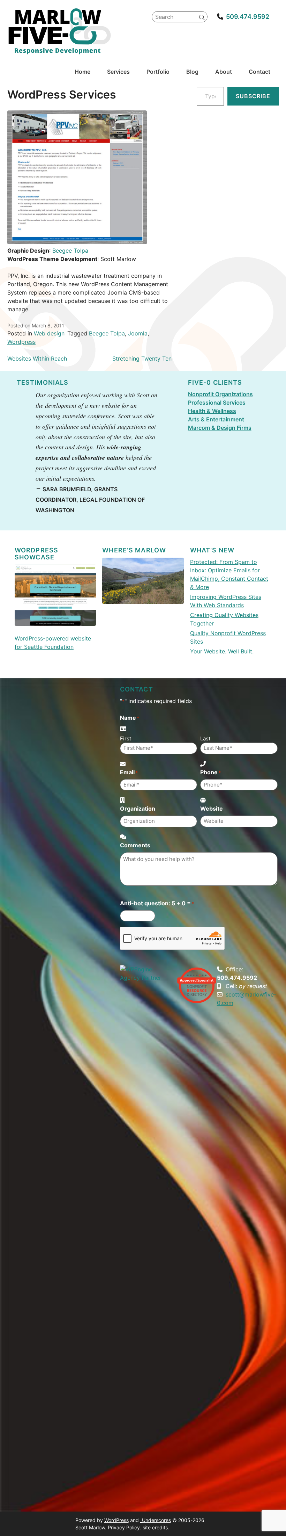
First (125, 738)
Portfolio (158, 71)
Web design (49, 333)
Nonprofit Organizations (220, 394)
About (223, 71)
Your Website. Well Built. (222, 651)
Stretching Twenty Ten (142, 358)
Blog (192, 71)
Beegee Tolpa (70, 250)
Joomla (138, 333)
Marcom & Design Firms (219, 427)
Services (118, 71)
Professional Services (217, 402)
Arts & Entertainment (216, 419)
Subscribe (253, 96)
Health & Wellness (212, 410)
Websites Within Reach (37, 358)
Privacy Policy (124, 1527)
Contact (259, 71)
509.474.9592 (247, 16)
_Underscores (155, 1520)
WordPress (116, 1520)
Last (205, 738)
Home (82, 71)
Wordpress (21, 341)
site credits (155, 1527)
